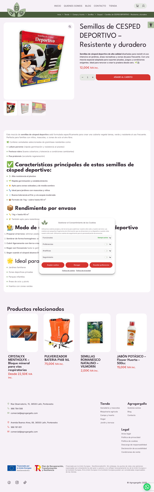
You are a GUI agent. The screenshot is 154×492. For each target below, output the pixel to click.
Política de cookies (68, 270)
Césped (100, 14)
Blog (129, 411)
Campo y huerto (78, 14)
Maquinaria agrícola (109, 411)
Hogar (103, 419)
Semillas (91, 14)
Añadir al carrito (123, 77)
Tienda (66, 14)
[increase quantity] (93, 77)
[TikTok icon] (25, 483)
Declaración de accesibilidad (134, 448)
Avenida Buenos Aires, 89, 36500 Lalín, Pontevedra (34, 422)
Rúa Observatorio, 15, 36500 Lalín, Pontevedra (32, 404)
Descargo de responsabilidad (134, 445)
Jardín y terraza (107, 422)
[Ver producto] (34, 317)
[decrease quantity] (82, 77)
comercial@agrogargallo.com (24, 413)
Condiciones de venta (130, 452)
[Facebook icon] (9, 483)
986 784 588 (17, 408)
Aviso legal (126, 434)
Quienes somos (134, 408)
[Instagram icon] (17, 483)
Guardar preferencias (101, 265)
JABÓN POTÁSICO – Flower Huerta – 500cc (131, 360)
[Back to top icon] (139, 487)
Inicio (59, 14)
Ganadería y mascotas (110, 408)
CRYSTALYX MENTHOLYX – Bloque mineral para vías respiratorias (19, 363)
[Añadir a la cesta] (71, 317)
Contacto (131, 415)
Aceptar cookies (53, 265)
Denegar (77, 265)
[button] (151, 25)
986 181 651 (16, 427)
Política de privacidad (83, 270)
